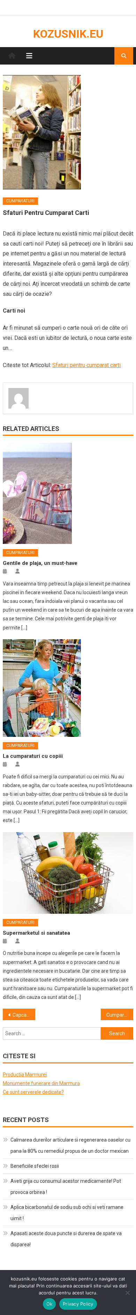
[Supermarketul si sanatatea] (68, 873)
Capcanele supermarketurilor (24, 1015)
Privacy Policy (78, 1304)
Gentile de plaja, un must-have (40, 563)
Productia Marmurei (25, 1074)
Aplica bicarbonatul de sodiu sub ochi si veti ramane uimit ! (66, 1212)
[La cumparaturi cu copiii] (68, 688)
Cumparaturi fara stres (120, 1015)
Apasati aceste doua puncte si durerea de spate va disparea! (66, 1239)
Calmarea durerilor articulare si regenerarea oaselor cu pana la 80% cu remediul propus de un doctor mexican (70, 1145)
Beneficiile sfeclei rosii (34, 1166)
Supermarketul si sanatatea (36, 933)
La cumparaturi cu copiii (33, 756)
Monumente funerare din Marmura (41, 1083)
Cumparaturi (20, 201)
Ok (49, 1304)
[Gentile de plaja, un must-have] (68, 493)
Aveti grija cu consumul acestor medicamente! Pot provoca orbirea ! (65, 1186)
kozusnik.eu (68, 33)
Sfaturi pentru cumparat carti (86, 365)
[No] (127, 1292)
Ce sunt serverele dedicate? (33, 1092)
